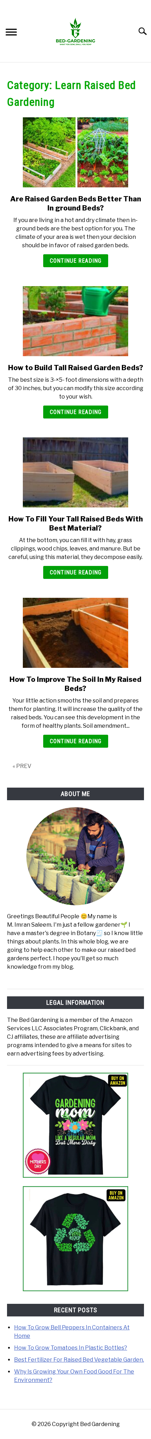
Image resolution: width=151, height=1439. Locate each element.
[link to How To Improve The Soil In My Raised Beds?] (75, 633)
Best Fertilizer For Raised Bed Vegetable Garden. (79, 1359)
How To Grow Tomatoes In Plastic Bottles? (70, 1347)
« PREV (22, 766)
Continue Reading (75, 260)
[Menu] (11, 33)
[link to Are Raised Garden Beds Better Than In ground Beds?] (75, 152)
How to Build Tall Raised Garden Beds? (75, 368)
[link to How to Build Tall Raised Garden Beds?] (75, 321)
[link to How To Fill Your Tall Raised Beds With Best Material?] (75, 472)
